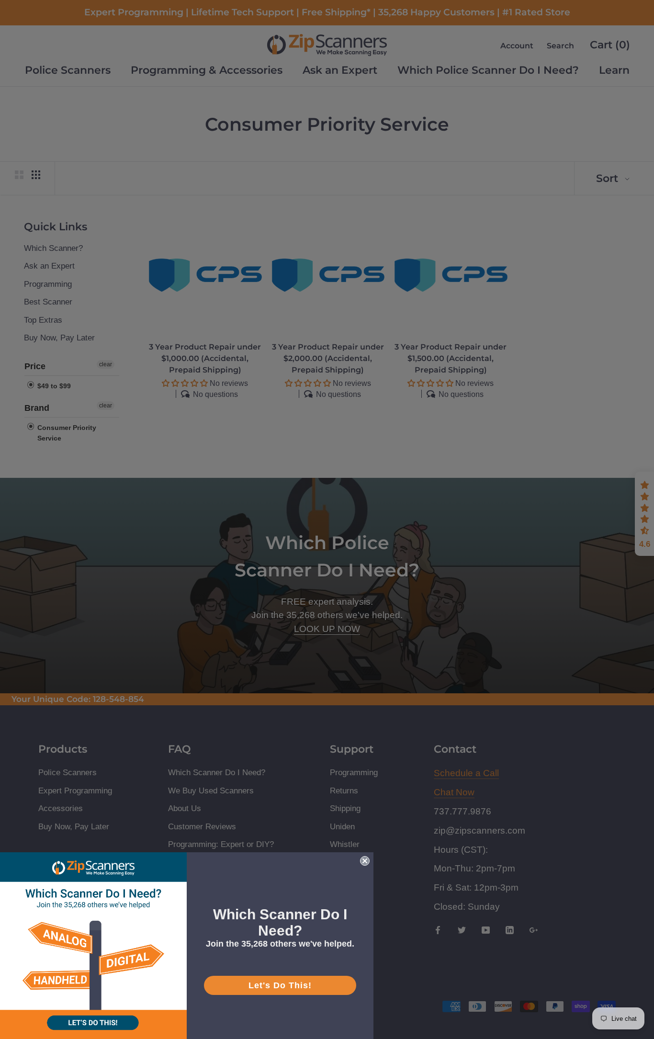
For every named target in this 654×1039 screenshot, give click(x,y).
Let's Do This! (280, 985)
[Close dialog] (458, 386)
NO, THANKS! (327, 640)
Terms (270, 575)
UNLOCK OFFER (327, 606)
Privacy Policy (229, 575)
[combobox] (227, 517)
